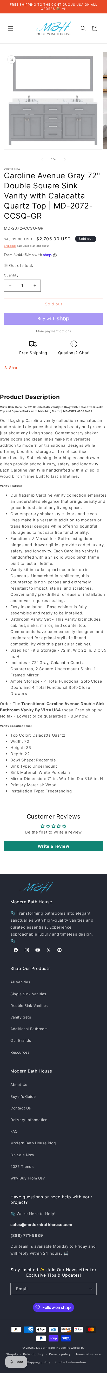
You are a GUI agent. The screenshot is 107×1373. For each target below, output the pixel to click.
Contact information (70, 1362)
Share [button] (14, 367)
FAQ (14, 1131)
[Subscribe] (90, 1289)
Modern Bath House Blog (33, 1143)
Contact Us (20, 1108)
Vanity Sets (20, 1017)
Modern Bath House (51, 1347)
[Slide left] (42, 159)
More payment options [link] (53, 331)
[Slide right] (65, 159)
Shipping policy (38, 1362)
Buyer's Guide (23, 1096)
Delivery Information (29, 1119)
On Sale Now (22, 1155)
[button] (10, 28)
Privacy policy (60, 1354)
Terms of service (88, 1354)
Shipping (10, 245)
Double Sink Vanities (29, 1005)
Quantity (11, 275)
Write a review (53, 846)
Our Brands (20, 1040)
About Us (18, 1084)
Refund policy (33, 1354)
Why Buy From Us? (27, 1178)
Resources (19, 1052)
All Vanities (20, 982)
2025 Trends (22, 1166)
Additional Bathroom (29, 1029)
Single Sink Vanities (28, 994)
